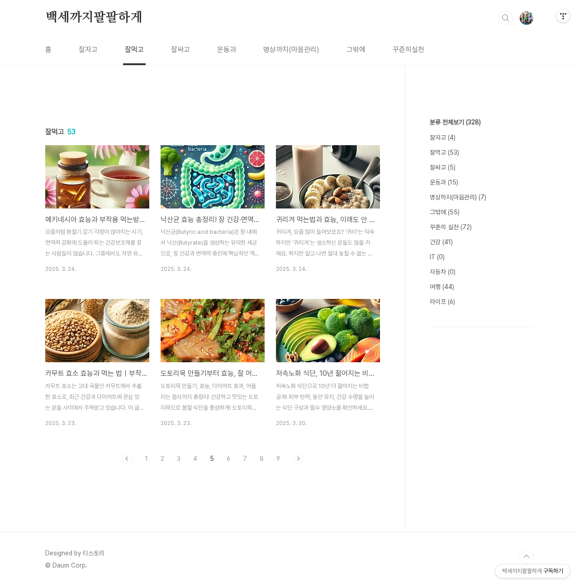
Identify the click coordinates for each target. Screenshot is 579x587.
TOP (526, 556)
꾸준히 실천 (451, 227)
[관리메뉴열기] (563, 16)
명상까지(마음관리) (291, 49)
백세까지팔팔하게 (93, 17)
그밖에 (355, 49)
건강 (441, 242)
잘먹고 (134, 49)
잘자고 (88, 49)
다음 (298, 458)
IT (437, 256)
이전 (127, 458)
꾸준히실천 (408, 49)
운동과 (226, 49)
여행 (442, 286)
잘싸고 (180, 49)
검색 (506, 18)
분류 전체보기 (455, 122)
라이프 (442, 301)
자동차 (443, 271)
